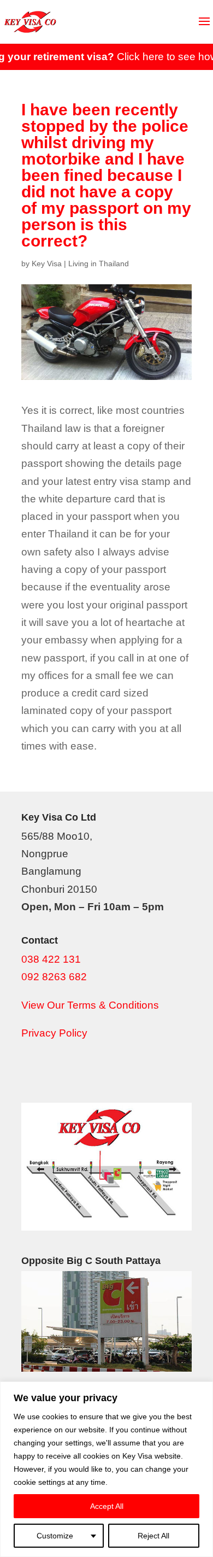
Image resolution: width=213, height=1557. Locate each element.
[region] (106, 1469)
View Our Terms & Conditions (90, 1005)
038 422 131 (51, 959)
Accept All (106, 1506)
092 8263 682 (54, 976)
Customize (55, 1535)
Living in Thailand (98, 263)
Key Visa (47, 263)
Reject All (153, 1535)
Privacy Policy (54, 1033)
